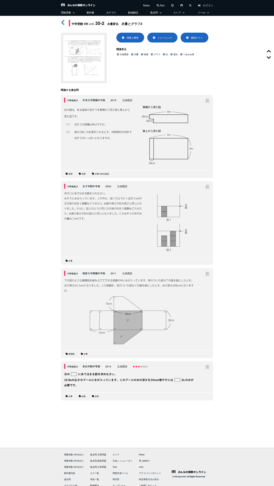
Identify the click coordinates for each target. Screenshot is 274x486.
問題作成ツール (120, 473)
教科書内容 (69, 473)
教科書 (90, 12)
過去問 (67, 479)
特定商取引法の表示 (149, 479)
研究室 (116, 479)
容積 (83, 174)
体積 (145, 54)
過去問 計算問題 (98, 466)
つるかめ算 (188, 54)
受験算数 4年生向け (74, 454)
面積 (83, 396)
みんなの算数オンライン (80, 5)
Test (115, 466)
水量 (135, 54)
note (141, 466)
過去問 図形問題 (98, 460)
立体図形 (124, 54)
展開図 (71, 354)
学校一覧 (94, 479)
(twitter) (145, 460)
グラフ (156, 54)
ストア (116, 454)
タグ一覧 (94, 473)
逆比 (175, 54)
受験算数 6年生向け (74, 466)
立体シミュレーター (123, 460)
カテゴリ (111, 12)
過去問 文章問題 (98, 454)
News (146, 5)
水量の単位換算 (101, 174)
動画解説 (133, 12)
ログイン (206, 5)
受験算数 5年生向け (74, 460)
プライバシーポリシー (150, 473)
